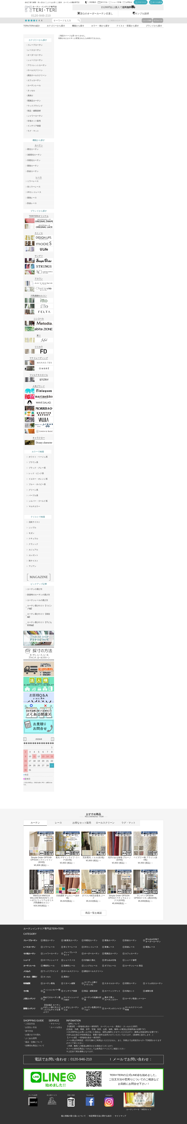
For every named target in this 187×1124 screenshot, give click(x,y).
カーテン (35, 822)
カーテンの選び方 (34, 589)
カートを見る (56, 1027)
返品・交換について (33, 1042)
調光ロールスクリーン (36, 75)
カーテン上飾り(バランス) (90, 983)
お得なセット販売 (81, 822)
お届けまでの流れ (32, 1035)
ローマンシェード (50, 960)
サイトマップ (120, 1116)
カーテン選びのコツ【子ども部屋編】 (39, 623)
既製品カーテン (34, 101)
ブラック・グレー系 (37, 468)
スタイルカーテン (112, 983)
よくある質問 (31, 1038)
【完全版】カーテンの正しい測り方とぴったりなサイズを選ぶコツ (51, 1008)
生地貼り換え (90, 960)
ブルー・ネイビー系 (37, 484)
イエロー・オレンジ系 (38, 479)
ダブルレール (158, 20)
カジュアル (33, 550)
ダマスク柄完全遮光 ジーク (93, 896)
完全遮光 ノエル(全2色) (93, 857)
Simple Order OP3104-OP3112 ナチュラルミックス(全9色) (119, 897)
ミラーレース (33, 181)
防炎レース (32, 203)
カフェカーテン (34, 80)
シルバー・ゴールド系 (38, 501)
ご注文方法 (30, 1024)
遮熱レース (32, 198)
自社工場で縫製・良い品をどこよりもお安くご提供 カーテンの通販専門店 (52, 2)
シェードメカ (69, 960)
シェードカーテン (35, 60)
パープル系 (33, 495)
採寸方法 (29, 1031)
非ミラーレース (33, 187)
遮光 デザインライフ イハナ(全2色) (67, 858)
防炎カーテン (33, 171)
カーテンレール (34, 85)
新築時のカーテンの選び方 (38, 595)
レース (58, 822)
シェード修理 (130, 960)
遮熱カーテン (33, 166)
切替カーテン (130, 983)
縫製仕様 (149, 991)
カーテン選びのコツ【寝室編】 (38, 615)
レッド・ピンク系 (36, 473)
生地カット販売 (34, 121)
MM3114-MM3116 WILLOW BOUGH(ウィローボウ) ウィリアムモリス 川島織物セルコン (41, 899)
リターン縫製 (69, 983)
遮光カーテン (33, 149)
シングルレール (90, 966)
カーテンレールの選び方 (37, 600)
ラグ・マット (33, 131)
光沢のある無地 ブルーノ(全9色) (119, 858)
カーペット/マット (112, 991)
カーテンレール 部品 (134, 966)
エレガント (33, 555)
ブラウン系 (33, 462)
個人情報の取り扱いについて (73, 1116)
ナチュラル (33, 538)
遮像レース (109, 947)
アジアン (32, 566)
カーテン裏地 (49, 983)
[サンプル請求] (33, 1106)
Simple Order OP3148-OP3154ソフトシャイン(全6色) (41, 859)
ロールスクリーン (35, 70)
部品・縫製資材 (34, 111)
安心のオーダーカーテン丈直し (96, 13)
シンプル (32, 527)
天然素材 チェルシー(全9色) (67, 896)
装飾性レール (69, 966)
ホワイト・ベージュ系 (38, 457)
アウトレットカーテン (36, 65)
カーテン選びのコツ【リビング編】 (39, 607)
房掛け (30, 95)
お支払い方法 (31, 1027)
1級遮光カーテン (34, 155)
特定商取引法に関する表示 (100, 1116)
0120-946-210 (81, 1059)
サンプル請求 (142, 13)
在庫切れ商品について (34, 1045)
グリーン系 (33, 490)
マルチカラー (34, 506)
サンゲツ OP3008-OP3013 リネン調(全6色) (145, 896)
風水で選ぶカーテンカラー (111, 998)
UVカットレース (34, 192)
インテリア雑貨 (34, 126)
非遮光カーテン (33, 160)
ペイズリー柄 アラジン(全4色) (145, 858)
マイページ (55, 1024)
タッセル (31, 90)
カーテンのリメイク (113, 1008)
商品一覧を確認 (93, 913)
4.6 (41, 20)
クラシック (33, 544)
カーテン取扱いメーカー (135, 998)
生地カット (130, 991)
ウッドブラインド (35, 106)
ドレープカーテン (35, 45)
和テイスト (33, 561)
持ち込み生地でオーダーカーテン (153, 940)
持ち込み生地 (110, 960)
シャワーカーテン (35, 116)
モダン (31, 533)
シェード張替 (147, 20)
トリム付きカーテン (154, 983)
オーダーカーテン (35, 55)
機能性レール (49, 966)
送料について (74, 1024)
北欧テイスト (34, 522)
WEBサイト (146, 1109)
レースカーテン (34, 50)
